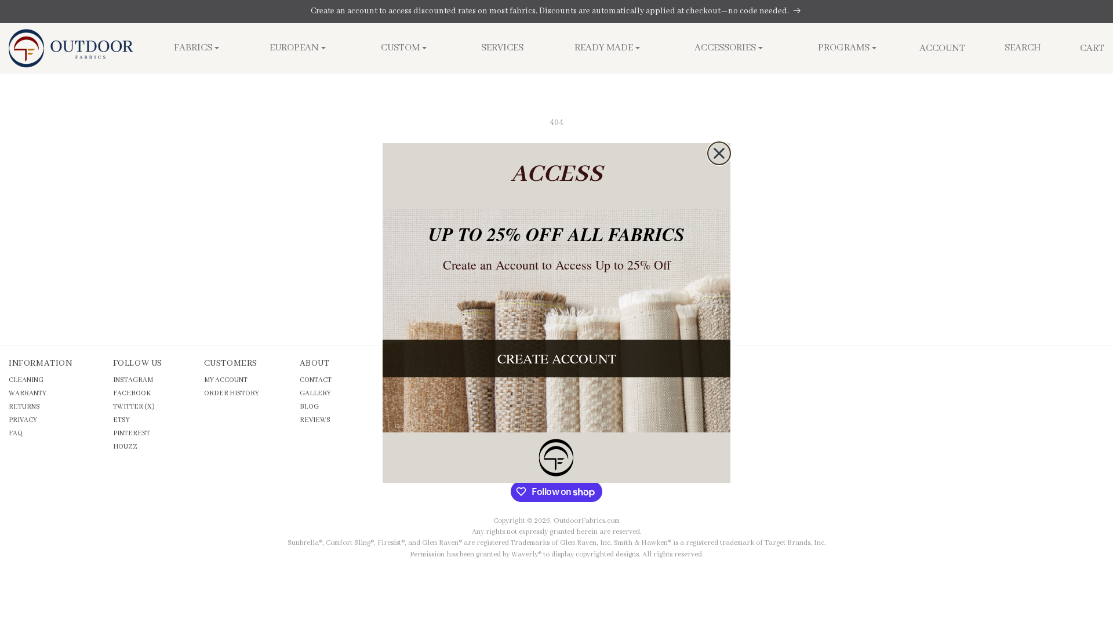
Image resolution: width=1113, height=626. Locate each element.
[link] (556, 457)
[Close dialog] (719, 153)
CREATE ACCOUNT (556, 358)
